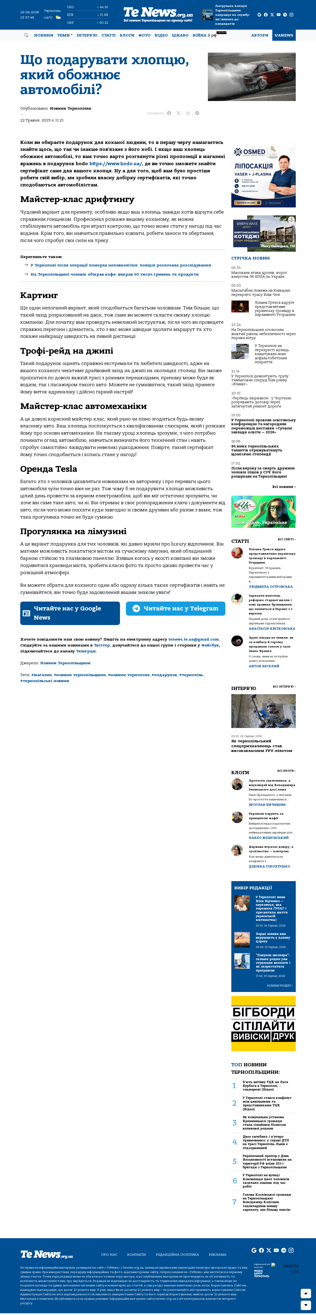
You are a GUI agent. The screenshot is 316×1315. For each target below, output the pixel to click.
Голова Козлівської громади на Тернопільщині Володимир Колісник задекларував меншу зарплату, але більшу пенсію (267, 1202)
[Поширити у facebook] (169, 113)
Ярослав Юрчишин (267, 805)
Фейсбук (210, 645)
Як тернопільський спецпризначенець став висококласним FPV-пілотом (261, 746)
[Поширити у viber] (187, 113)
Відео (161, 35)
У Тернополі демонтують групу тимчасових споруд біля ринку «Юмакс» (260, 380)
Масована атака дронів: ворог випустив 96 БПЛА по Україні (259, 275)
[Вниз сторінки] (306, 1305)
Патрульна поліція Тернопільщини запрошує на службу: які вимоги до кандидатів (232, 14)
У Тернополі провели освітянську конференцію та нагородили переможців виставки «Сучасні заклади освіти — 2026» (263, 426)
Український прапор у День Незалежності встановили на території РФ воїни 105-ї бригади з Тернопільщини (267, 1161)
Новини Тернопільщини (65, 663)
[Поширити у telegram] (197, 113)
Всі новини (284, 487)
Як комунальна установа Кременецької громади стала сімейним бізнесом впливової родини (264, 1122)
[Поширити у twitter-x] (178, 113)
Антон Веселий (264, 666)
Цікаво (180, 35)
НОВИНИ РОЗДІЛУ (280, 985)
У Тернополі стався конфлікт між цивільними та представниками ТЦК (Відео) (267, 1103)
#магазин (41, 675)
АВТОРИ (259, 35)
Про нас (109, 1255)
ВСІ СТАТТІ (287, 539)
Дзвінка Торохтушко (269, 866)
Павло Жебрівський (269, 838)
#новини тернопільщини (80, 675)
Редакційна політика (177, 1255)
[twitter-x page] (272, 15)
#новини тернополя (129, 675)
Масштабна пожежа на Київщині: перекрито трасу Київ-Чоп (261, 292)
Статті (108, 35)
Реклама (217, 1255)
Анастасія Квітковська (272, 628)
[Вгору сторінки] (306, 1293)
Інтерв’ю (87, 35)
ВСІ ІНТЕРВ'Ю (284, 686)
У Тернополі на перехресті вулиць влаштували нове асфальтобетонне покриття (272, 354)
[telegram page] (285, 15)
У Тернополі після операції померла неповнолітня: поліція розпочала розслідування (121, 265)
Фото (144, 35)
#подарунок (164, 675)
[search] (26, 35)
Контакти (136, 1255)
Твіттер (102, 645)
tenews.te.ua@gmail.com (193, 639)
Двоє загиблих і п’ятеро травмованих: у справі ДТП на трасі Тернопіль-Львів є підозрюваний (266, 1142)
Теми (63, 35)
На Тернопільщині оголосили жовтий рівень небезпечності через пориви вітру (263, 334)
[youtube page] (278, 15)
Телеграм (86, 651)
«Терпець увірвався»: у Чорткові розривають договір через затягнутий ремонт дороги (261, 402)
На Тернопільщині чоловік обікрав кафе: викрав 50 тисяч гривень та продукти (115, 274)
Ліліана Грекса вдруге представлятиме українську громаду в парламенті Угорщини (275, 309)
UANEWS (284, 35)
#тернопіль (191, 675)
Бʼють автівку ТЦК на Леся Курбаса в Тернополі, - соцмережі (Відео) (265, 1086)
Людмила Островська (271, 586)
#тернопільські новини (44, 681)
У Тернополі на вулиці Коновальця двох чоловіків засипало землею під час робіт (266, 1180)
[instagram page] (291, 15)
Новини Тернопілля (70, 108)
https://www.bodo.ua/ (115, 163)
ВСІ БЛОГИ (286, 770)
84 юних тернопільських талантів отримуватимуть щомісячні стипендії (256, 450)
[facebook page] (266, 15)
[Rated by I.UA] (285, 1268)
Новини (43, 35)
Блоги (127, 35)
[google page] (259, 15)
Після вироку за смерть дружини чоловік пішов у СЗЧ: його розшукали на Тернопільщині (263, 472)
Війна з (209, 35)
